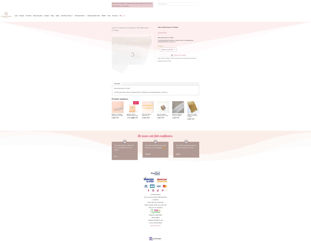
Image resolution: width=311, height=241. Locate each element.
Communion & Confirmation (127, 28)
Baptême (57, 15)
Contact (109, 15)
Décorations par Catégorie (66, 15)
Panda (169, 61)
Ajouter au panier (167, 49)
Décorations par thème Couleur (94, 15)
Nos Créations (28, 15)
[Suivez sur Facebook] (148, 191)
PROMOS (104, 15)
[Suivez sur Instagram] (153, 191)
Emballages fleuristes (163, 61)
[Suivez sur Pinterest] (163, 191)
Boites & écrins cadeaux (37, 15)
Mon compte (114, 15)
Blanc (172, 58)
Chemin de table (178, 58)
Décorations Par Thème (79, 15)
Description (117, 83)
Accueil (16, 15)
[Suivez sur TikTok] (158, 191)
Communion (46, 15)
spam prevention (155, 225)
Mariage (52, 15)
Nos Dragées (21, 15)
